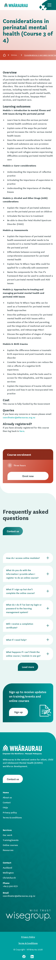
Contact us (13, 531)
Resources (8, 850)
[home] (15, 5)
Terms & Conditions (28, 943)
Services (7, 830)
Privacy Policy (28, 936)
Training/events (11, 840)
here (22, 431)
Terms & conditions (12, 817)
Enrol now (28, 476)
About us (7, 797)
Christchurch (9, 877)
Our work (7, 835)
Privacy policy (10, 812)
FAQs (5, 807)
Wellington (8, 872)
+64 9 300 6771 (10, 886)
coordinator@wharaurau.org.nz (19, 417)
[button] (49, 5)
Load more (28, 667)
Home (6, 792)
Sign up (18, 712)
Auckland (7, 867)
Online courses (15, 55)
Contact (7, 802)
